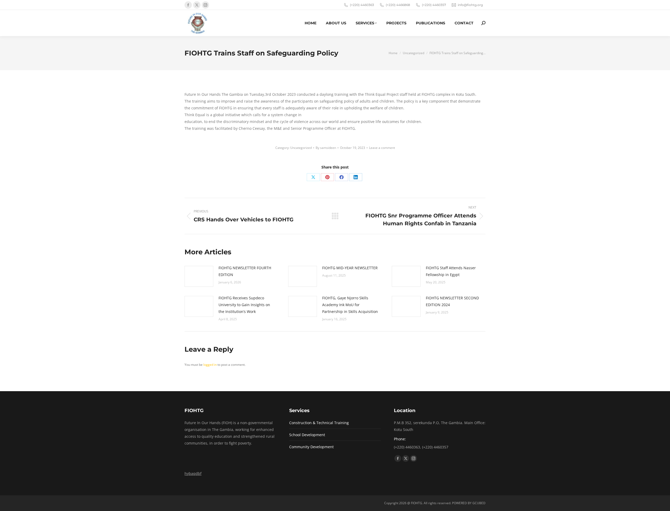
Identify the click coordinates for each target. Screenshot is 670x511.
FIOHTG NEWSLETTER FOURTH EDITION (245, 271)
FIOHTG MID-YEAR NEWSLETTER (350, 267)
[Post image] (199, 276)
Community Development (311, 446)
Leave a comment (382, 147)
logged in (210, 364)
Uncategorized (301, 147)
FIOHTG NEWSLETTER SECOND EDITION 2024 (452, 301)
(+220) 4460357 (434, 5)
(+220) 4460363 (362, 5)
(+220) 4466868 (398, 5)
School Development (307, 434)
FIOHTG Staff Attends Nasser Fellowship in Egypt (451, 271)
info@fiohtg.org (470, 5)
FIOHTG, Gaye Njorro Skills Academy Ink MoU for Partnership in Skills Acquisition (350, 304)
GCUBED (478, 503)
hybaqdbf (193, 473)
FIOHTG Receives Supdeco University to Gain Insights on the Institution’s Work (244, 304)
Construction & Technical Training (319, 422)
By (326, 147)
